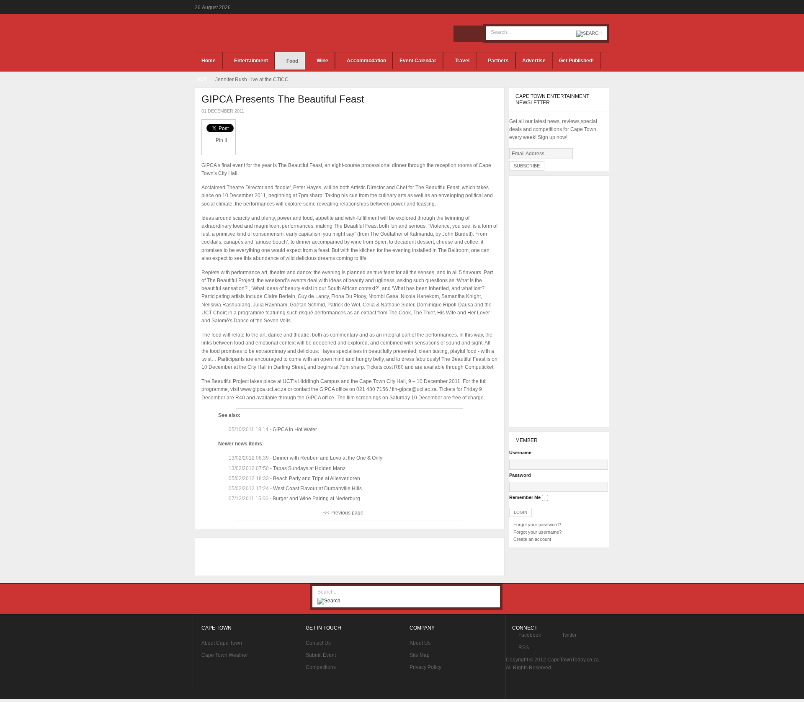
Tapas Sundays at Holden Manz (309, 468)
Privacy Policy (425, 667)
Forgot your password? (537, 524)
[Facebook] (462, 34)
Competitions (321, 667)
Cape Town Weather (224, 655)
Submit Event (321, 655)
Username (520, 452)
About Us (420, 643)
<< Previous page (343, 513)
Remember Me (525, 497)
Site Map (420, 655)
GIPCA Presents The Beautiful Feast (282, 99)
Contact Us (318, 643)
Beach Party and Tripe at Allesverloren (316, 478)
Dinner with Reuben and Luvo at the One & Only (327, 458)
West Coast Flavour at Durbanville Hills (317, 488)
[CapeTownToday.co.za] (259, 33)
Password (520, 475)
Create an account (532, 539)
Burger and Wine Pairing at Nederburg (316, 498)
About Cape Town (221, 643)
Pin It (221, 140)
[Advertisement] (347, 557)
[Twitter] (474, 34)
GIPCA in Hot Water (295, 429)
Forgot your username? (537, 532)
